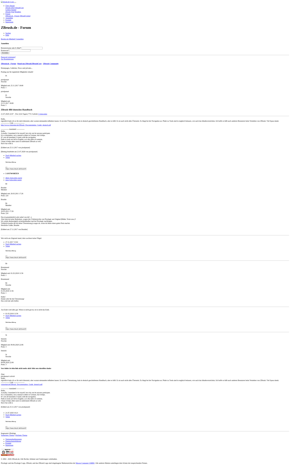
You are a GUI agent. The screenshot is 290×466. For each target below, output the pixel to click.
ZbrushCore (19, 8)
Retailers (18, 12)
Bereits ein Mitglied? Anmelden (12, 39)
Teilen (7, 157)
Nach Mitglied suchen (13, 155)
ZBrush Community (51, 64)
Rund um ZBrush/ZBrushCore (29, 64)
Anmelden (9, 18)
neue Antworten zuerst (13, 180)
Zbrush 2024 (10, 8)
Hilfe (7, 35)
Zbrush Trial (9, 12)
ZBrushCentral (25, 16)
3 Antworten (42, 114)
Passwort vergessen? (8, 57)
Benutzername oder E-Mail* (11, 48)
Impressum (9, 22)
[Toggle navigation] (15, 2)
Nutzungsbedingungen (13, 439)
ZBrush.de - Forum (12, 16)
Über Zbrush (10, 6)
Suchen (8, 33)
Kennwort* (5, 50)
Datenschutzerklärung (13, 441)
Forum (7, 14)
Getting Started (10, 10)
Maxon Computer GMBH (85, 463)
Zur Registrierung (7, 59)
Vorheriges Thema (7, 435)
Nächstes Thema (21, 435)
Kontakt (8, 20)
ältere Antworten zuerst (13, 178)
